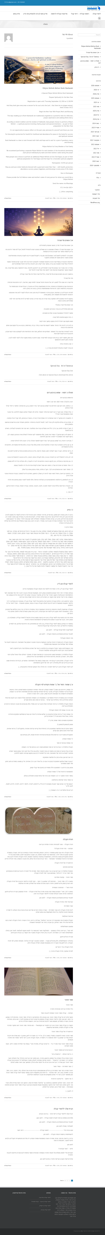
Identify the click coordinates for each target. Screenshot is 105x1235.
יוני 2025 (96, 102)
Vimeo (89, 2)
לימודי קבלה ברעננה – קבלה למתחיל (41, 1201)
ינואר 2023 (95, 136)
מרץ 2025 (96, 111)
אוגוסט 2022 (95, 144)
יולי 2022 (96, 149)
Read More (8, 198)
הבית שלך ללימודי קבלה (63, 1109)
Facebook (100, 2)
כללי (54, 198)
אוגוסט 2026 (95, 85)
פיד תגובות (96, 198)
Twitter (97, 2)
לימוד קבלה (97, 14)
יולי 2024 (96, 115)
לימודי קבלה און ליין (65, 584)
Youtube (93, 2)
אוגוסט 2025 (95, 98)
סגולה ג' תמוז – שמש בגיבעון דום (60, 392)
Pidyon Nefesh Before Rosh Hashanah (58, 88)
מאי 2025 (96, 107)
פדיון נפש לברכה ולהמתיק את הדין (35, 14)
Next (61, 1180)
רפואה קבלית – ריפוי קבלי (80, 14)
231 (82, 1231)
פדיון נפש (16, 14)
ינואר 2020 (95, 161)
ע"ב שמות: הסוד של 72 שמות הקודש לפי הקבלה (54, 684)
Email (5, 45)
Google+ (85, 2)
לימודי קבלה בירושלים (45, 1206)
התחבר (97, 190)
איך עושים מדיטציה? (65, 240)
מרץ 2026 (96, 94)
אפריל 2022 (95, 157)
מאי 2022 (96, 153)
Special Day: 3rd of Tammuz (61, 366)
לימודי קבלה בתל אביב (45, 1197)
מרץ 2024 (96, 119)
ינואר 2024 (95, 123)
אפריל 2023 (95, 128)
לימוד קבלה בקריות (46, 1210)
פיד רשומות (96, 194)
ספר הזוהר (69, 1000)
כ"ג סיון (70, 510)
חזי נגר (69, 198)
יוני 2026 (96, 90)
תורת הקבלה (68, 839)
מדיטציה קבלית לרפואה (59, 14)
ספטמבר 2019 (94, 165)
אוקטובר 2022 (94, 140)
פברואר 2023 (95, 132)
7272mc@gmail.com (10, 2)
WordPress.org (95, 202)
